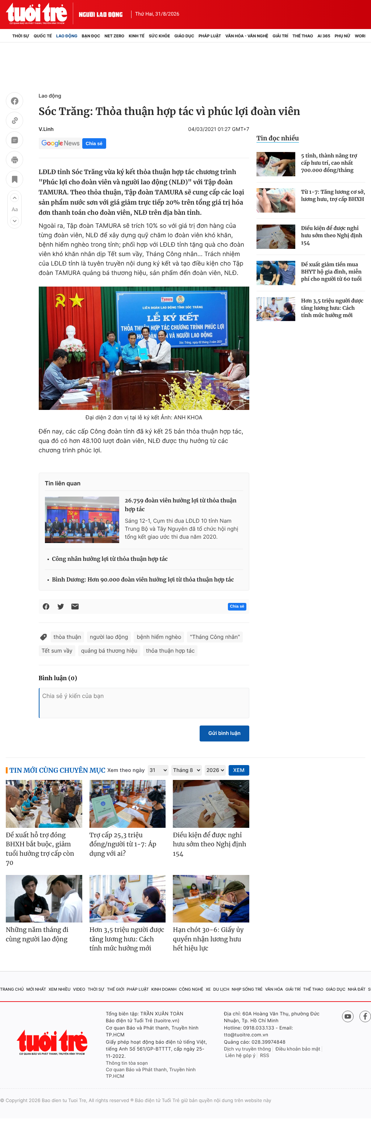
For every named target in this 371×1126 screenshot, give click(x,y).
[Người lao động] (100, 13)
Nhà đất (357, 989)
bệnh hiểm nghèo (159, 636)
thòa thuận (68, 636)
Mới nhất (36, 989)
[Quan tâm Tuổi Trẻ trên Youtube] (348, 1016)
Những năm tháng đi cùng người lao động (37, 934)
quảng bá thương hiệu (109, 650)
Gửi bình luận (224, 733)
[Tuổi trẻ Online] (53, 1042)
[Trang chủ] (8, 36)
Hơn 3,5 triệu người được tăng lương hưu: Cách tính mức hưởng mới (332, 308)
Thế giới (115, 989)
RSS (264, 1056)
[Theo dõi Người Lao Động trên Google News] (60, 143)
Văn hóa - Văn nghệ (246, 35)
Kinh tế (137, 35)
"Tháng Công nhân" (215, 636)
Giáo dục (184, 35)
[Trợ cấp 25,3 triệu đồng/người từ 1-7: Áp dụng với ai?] (127, 804)
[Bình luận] (14, 141)
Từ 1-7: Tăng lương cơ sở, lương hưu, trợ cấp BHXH (333, 195)
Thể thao (302, 35)
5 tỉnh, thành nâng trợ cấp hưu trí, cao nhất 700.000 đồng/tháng (329, 162)
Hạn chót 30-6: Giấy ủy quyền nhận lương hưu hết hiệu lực (208, 939)
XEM (239, 770)
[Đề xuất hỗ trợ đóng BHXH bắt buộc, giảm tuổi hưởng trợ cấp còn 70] (44, 804)
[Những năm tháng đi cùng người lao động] (44, 899)
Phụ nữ (343, 35)
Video (79, 989)
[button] (14, 197)
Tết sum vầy (57, 650)
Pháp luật (210, 35)
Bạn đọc (91, 35)
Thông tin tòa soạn (127, 1063)
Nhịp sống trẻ (247, 989)
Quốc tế (43, 35)
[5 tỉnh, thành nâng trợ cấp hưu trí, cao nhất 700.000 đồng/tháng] (276, 164)
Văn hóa (274, 989)
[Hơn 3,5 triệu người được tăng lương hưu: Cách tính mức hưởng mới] (276, 309)
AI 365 (323, 35)
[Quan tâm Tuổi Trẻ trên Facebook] (365, 1016)
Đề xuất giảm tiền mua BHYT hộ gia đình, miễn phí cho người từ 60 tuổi (331, 271)
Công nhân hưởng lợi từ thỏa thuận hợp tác (110, 559)
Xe (208, 989)
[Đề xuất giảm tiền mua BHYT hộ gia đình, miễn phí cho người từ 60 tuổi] (276, 273)
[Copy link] (14, 121)
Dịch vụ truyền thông (247, 1049)
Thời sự (20, 35)
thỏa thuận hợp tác (170, 650)
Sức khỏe (159, 35)
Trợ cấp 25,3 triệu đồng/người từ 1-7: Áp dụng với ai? (123, 844)
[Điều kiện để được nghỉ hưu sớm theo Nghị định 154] (276, 237)
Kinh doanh (163, 989)
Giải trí (280, 35)
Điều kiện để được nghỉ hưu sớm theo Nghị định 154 (331, 235)
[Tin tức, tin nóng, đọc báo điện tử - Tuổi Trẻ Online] (42, 13)
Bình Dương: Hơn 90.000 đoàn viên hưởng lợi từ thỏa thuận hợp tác (143, 579)
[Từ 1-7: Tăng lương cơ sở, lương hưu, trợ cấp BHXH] (276, 200)
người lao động (109, 636)
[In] (14, 160)
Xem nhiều (60, 989)
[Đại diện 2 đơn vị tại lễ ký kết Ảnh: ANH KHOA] (144, 348)
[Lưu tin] (14, 180)
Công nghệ (191, 989)
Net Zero (115, 35)
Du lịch (221, 989)
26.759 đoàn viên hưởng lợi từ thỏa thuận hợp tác (181, 505)
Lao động (67, 35)
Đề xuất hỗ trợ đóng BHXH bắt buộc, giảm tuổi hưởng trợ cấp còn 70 (40, 849)
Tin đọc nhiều (278, 138)
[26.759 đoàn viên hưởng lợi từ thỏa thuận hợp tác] (82, 520)
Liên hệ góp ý (240, 1056)
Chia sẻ (94, 143)
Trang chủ (12, 989)
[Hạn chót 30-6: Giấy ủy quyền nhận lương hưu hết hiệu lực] (211, 899)
